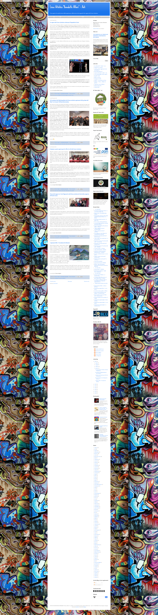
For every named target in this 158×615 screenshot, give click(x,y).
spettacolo (96, 496)
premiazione (96, 481)
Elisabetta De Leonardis (100, 350)
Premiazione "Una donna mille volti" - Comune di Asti (100, 244)
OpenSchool (96, 500)
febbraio (97, 366)
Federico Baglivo (98, 352)
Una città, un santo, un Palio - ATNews (100, 290)
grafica (95, 475)
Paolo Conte (64, 237)
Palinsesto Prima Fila (97, 85)
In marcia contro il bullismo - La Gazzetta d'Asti (99, 275)
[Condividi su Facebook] (81, 93)
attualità (95, 521)
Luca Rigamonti (98, 355)
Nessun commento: (72, 93)
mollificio (59, 95)
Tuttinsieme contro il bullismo (99, 84)
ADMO (95, 537)
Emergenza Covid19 (97, 78)
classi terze (67, 144)
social (95, 531)
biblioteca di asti (97, 552)
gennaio (97, 368)
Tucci (72, 95)
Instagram (96, 494)
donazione (96, 559)
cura (57, 95)
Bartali (95, 541)
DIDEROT (96, 516)
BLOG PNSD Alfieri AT (98, 71)
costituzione (96, 505)
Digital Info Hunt (97, 544)
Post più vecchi (86, 281)
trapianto (95, 577)
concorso (95, 461)
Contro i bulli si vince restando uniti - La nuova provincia (101, 239)
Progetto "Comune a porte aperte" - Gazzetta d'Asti (100, 257)
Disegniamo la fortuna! (103, 417)
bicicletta (95, 553)
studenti (95, 469)
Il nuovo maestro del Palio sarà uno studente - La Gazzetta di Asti (100, 293)
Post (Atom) (56, 283)
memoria (95, 513)
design (95, 474)
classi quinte (63, 144)
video (95, 533)
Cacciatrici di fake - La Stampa (99, 248)
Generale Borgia (97, 493)
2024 (95, 386)
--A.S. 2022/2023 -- (97, 273)
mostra (61, 237)
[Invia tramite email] (77, 93)
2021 (95, 391)
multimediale (74, 144)
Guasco (95, 546)
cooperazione (96, 524)
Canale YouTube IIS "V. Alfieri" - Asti (100, 72)
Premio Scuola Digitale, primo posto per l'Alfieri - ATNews (101, 226)
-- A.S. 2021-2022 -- (97, 267)
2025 (95, 384)
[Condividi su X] (80, 93)
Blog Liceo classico (97, 77)
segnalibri (96, 572)
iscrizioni (96, 565)
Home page (51, 16)
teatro (95, 491)
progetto (67, 237)
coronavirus (96, 472)
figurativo (57, 237)
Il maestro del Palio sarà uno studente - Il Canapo (101, 298)
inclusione (96, 462)
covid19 (95, 525)
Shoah (95, 519)
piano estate (96, 571)
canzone (95, 556)
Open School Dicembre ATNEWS (100, 262)
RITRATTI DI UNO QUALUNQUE (102, 399)
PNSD (95, 518)
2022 (95, 389)
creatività (96, 466)
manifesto (96, 566)
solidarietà (63, 278)
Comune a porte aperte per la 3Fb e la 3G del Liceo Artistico (65, 149)
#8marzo (95, 536)
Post (95, 582)
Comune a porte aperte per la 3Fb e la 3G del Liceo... (101, 376)
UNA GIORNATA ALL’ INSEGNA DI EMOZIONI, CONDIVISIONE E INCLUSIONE (100, 36)
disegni (95, 558)
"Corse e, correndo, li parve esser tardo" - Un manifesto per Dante (103, 408)
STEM (95, 502)
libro (95, 512)
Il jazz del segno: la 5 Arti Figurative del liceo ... (101, 378)
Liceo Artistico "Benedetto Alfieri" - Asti (67, 7)
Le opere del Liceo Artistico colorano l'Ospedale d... (101, 370)
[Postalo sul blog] (78, 93)
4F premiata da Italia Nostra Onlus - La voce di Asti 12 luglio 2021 (100, 211)
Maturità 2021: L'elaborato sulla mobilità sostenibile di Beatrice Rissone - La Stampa (101, 216)
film (95, 561)
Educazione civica (68, 190)
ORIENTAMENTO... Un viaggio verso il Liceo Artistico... (71, 16)
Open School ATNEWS (98, 261)
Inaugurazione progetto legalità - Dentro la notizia (101, 300)
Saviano (95, 549)
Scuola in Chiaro (96, 28)
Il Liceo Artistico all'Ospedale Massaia (100, 221)
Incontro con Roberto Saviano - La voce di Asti (101, 254)
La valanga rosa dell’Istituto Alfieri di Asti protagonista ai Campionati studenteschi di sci (100, 280)
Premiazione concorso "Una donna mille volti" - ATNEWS (101, 246)
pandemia (96, 569)
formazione (96, 468)
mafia (95, 528)
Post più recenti (53, 281)
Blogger (84, 607)
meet (95, 568)
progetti (66, 95)
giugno (97, 363)
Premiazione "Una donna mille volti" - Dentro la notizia (100, 236)
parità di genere (97, 530)
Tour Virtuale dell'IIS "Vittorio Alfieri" (100, 74)
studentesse (96, 483)
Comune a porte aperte (61, 190)
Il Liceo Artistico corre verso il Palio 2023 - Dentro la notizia (100, 295)
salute (95, 487)
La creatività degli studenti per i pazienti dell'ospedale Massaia (101, 224)
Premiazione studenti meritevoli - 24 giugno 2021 (100, 220)
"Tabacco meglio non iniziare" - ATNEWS (99, 231)
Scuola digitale (96, 550)
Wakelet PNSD (96, 87)
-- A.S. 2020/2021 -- (97, 209)
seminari (95, 574)
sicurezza (60, 278)
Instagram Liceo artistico (98, 67)
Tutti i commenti (98, 584)
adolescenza (96, 503)
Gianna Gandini (98, 354)
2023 (95, 387)
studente (95, 575)
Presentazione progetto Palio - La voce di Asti (100, 289)
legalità (95, 480)
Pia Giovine (63, 95)
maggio (97, 364)
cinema (56, 144)
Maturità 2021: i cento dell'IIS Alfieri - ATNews (100, 214)
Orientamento (96, 486)
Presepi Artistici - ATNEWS (99, 269)
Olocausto (96, 547)
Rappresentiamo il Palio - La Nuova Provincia (100, 286)
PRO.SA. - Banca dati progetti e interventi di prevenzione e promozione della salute (101, 265)
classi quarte (59, 144)
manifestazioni (96, 471)
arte (55, 95)
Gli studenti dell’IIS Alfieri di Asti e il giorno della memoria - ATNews (100, 278)
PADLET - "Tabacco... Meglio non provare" (100, 82)
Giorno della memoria (98, 484)
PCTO (95, 478)
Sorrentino (78, 144)
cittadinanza (57, 278)
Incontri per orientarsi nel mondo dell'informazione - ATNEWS (100, 252)
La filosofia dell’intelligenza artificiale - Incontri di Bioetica (103, 435)
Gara (95, 499)
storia (95, 490)
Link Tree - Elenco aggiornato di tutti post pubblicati (100, 69)
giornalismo (96, 563)
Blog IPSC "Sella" (97, 75)
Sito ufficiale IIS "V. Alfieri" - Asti (100, 66)
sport (95, 488)
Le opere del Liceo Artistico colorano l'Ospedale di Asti (64, 22)
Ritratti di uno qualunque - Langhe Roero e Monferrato (100, 271)
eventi (95, 463)
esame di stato (96, 508)
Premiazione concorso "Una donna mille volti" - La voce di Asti (101, 241)
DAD (95, 458)
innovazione (96, 511)
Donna (95, 497)
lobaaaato (77, 607)
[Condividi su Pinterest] (82, 93)
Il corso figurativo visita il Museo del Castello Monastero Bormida (100, 234)
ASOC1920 (96, 515)
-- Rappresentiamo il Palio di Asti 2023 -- (101, 284)
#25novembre (96, 534)
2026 (95, 361)
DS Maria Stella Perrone (100, 349)
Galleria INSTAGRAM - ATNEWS (100, 249)
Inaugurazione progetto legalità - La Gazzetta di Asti (100, 305)
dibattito (95, 527)
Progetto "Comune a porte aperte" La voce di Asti (100, 259)
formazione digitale (97, 562)
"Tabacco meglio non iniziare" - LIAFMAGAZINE (99, 229)
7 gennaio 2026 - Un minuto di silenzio (60, 243)
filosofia (95, 509)
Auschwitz (96, 540)
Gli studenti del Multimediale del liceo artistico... (100, 373)
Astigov (95, 538)
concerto (95, 522)
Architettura (96, 465)
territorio (69, 95)
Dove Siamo (57, 16)
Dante (95, 543)
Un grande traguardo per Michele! (103, 426)
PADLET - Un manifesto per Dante (100, 80)
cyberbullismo (96, 506)
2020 (95, 393)
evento (70, 144)
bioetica (95, 555)
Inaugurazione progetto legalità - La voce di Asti (101, 303)
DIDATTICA (98, 16)
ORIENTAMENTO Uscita (89, 16)
